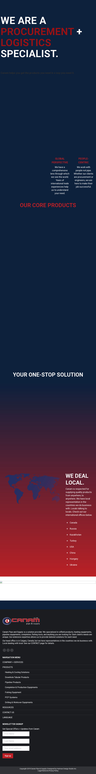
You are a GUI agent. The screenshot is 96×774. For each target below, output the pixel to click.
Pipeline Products (13, 682)
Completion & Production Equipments (21, 687)
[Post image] (24, 235)
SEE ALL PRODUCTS (48, 358)
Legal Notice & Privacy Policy (48, 771)
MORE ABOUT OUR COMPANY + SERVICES (48, 461)
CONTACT (35, 643)
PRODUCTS (7, 667)
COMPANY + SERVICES (12, 662)
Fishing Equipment (13, 692)
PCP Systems (11, 697)
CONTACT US (8, 712)
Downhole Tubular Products (17, 677)
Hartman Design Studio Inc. (66, 769)
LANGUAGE (7, 717)
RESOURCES (8, 707)
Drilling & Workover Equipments (19, 702)
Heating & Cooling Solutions (17, 672)
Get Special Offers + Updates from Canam (20, 729)
